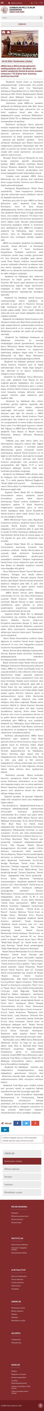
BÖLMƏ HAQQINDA (19, 1207)
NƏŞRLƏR (15, 1365)
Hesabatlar (15, 1289)
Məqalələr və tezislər (18, 1374)
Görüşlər (8, 1177)
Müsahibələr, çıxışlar (13, 1192)
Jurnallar (14, 1380)
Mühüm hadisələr (12, 1169)
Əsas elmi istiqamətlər (19, 1276)
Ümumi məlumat (17, 1219)
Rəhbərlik (14, 1213)
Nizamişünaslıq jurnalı (19, 1383)
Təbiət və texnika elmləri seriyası (19, 1392)
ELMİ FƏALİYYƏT (18, 1270)
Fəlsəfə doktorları (17, 1282)
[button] (41, 18)
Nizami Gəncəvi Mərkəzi (19, 1244)
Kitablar (14, 1371)
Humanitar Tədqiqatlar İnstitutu (19, 1248)
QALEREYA (16, 1333)
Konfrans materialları (18, 1377)
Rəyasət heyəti (16, 1222)
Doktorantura (16, 1286)
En (37, 3)
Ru (42, 3)
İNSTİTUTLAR (17, 1239)
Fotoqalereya (16, 1339)
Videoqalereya (16, 1342)
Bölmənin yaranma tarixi (19, 1216)
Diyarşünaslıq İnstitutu (19, 1253)
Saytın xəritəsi (16, 3)
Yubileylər (9, 1185)
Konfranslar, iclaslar (13, 1161)
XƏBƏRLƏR (9, 1153)
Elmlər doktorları (17, 1279)
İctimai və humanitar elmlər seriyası (20, 1387)
